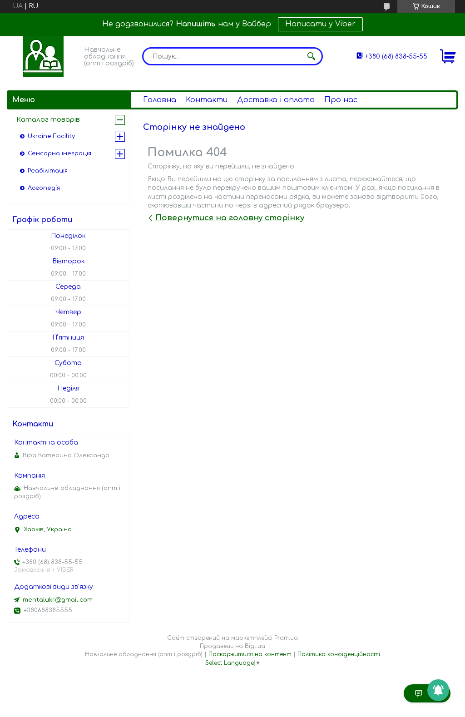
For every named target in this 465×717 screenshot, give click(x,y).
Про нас (340, 100)
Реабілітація (48, 171)
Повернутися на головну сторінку (229, 217)
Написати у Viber (320, 24)
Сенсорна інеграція (59, 153)
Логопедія (44, 188)
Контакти (207, 100)
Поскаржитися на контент (250, 654)
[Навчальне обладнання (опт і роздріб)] (43, 56)
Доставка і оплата (276, 100)
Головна (159, 100)
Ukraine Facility (51, 136)
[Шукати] (311, 56)
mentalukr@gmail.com (58, 600)
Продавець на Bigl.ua (232, 646)
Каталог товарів (48, 120)
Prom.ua (286, 638)
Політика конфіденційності (338, 654)
